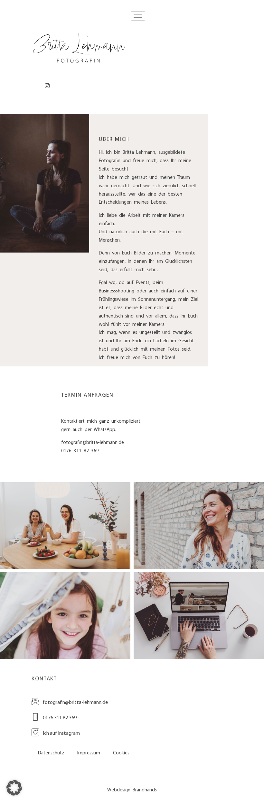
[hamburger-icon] (138, 16)
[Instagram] (47, 86)
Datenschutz (51, 753)
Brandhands (145, 790)
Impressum (88, 753)
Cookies (121, 753)
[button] (14, 788)
